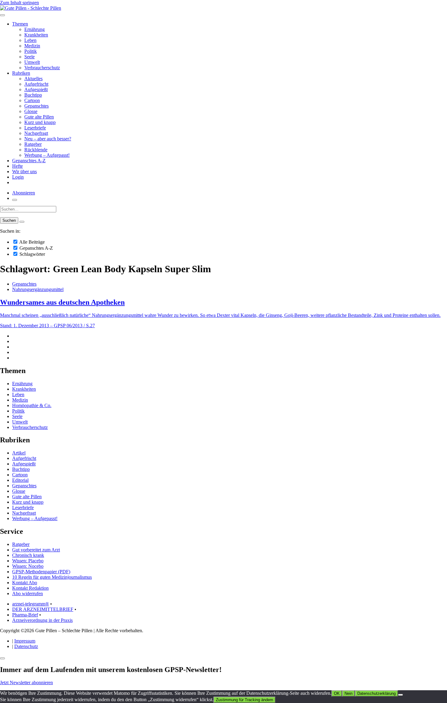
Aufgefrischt (36, 84)
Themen (20, 23)
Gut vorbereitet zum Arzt (36, 549)
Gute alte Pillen (39, 116)
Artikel (19, 452)
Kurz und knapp (40, 122)
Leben (30, 40)
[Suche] (14, 200)
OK (337, 693)
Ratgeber (33, 144)
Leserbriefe (35, 127)
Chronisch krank (28, 555)
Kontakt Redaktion (30, 588)
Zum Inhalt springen (19, 2)
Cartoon (32, 100)
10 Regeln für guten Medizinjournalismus (52, 577)
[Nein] (400, 695)
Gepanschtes (36, 105)
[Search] (21, 222)
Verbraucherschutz (42, 67)
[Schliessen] (2, 658)
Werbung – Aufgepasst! (47, 155)
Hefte (17, 166)
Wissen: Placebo (27, 560)
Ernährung (34, 29)
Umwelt (32, 62)
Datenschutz (26, 646)
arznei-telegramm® (30, 603)
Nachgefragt (36, 133)
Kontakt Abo (24, 582)
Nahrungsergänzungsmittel (38, 289)
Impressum (24, 640)
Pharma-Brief (25, 614)
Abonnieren (23, 192)
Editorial (20, 480)
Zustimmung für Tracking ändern (244, 700)
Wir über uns (24, 171)
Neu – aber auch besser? (47, 138)
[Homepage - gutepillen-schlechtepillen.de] (30, 8)
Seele (29, 56)
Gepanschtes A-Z (29, 160)
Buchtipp (33, 95)
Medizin (32, 45)
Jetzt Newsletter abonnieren (26, 682)
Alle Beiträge (31, 242)
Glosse (30, 111)
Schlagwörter (31, 254)
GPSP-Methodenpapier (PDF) (41, 571)
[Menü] (2, 15)
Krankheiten (36, 34)
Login (18, 177)
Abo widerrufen (27, 593)
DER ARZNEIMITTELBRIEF (42, 609)
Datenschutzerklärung (376, 693)
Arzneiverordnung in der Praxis (42, 620)
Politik (30, 51)
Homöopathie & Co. (31, 405)
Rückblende (35, 149)
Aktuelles (33, 78)
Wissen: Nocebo (27, 566)
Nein (348, 693)
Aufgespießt (36, 89)
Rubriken (21, 73)
